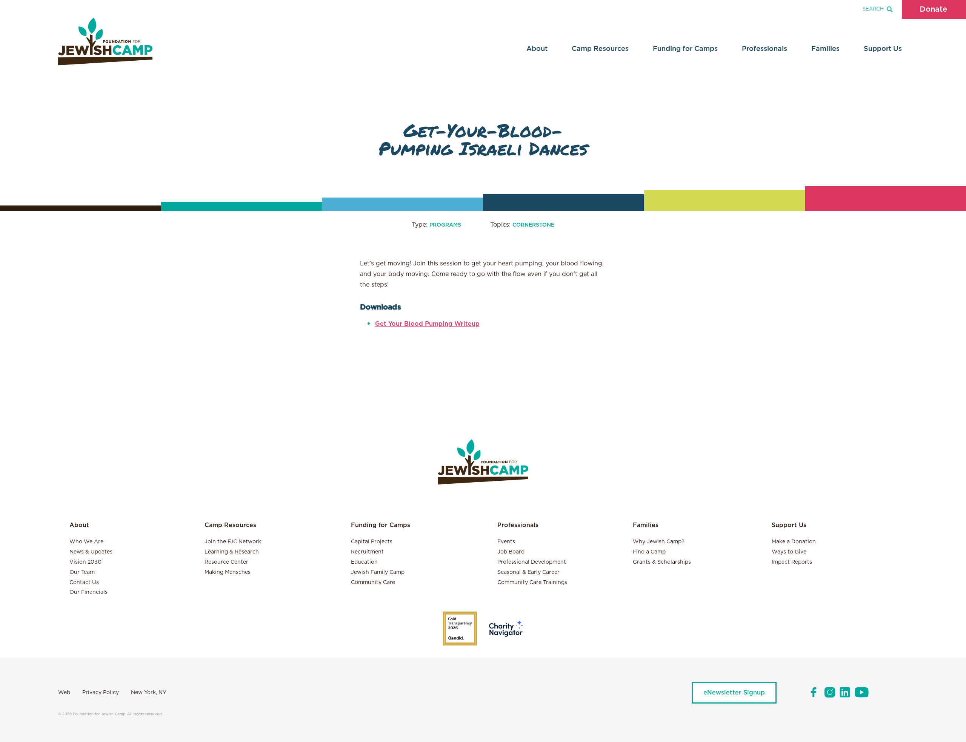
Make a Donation (794, 541)
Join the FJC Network (233, 541)
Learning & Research (232, 552)
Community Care (373, 582)
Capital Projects (371, 541)
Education (364, 562)
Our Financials (88, 592)
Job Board (511, 552)
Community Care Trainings (532, 582)
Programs (445, 225)
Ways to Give (789, 552)
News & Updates (90, 552)
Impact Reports (792, 562)
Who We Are (86, 541)
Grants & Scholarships (662, 562)
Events (506, 541)
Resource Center (226, 562)
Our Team (82, 572)
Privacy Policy (100, 692)
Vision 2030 (85, 562)
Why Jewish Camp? (659, 541)
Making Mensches (228, 572)
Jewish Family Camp (378, 572)
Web (64, 692)
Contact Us (84, 582)
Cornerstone (533, 225)
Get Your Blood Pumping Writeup (427, 324)
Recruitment (367, 552)
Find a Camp (649, 552)
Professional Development (531, 562)
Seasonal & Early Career (528, 572)
